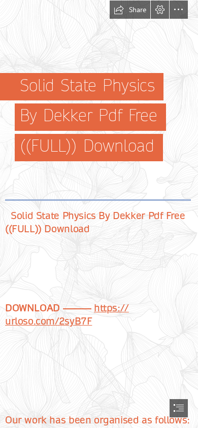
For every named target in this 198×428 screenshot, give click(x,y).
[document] (99, 214)
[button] (130, 10)
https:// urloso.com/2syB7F (67, 314)
